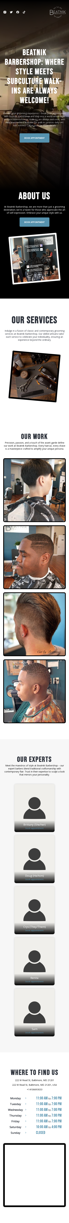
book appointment (34, 138)
